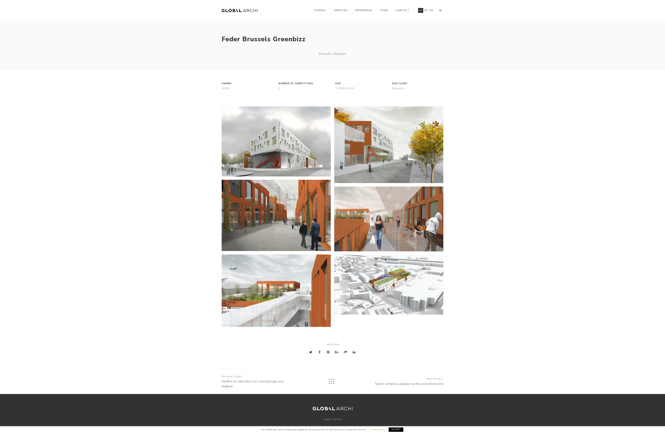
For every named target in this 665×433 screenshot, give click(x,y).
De (431, 10)
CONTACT (402, 10)
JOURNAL (320, 10)
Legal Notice (332, 419)
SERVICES (340, 10)
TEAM (384, 10)
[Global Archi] (240, 10)
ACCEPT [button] (396, 429)
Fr (426, 10)
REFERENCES (363, 10)
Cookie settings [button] (377, 429)
